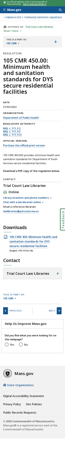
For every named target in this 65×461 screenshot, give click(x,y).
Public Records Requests (19, 412)
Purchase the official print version (24, 145)
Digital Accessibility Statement (23, 396)
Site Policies (34, 404)
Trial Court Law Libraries (39, 26)
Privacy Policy (12, 404)
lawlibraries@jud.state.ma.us (21, 211)
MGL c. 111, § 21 (12, 134)
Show (10, 30)
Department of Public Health (21, 117)
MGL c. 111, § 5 (12, 131)
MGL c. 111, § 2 (12, 128)
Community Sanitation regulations (43, 17)
